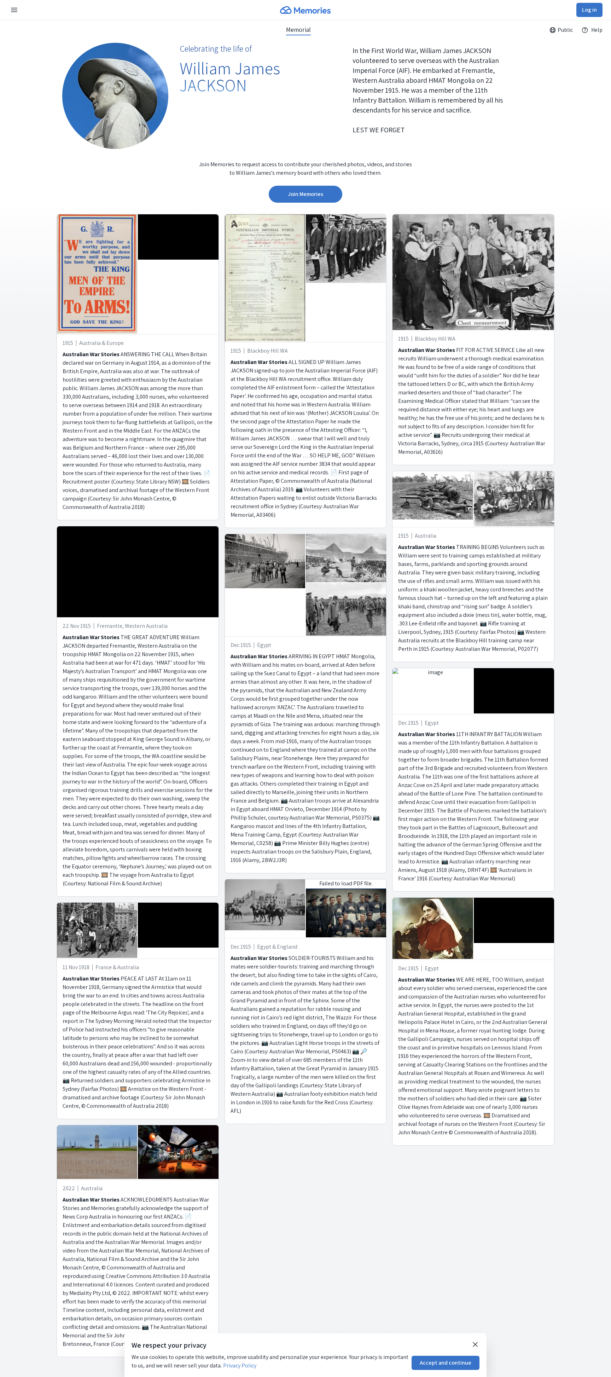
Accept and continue (445, 1362)
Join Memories (305, 194)
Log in (589, 9)
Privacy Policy (239, 1365)
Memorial (298, 30)
